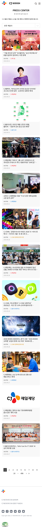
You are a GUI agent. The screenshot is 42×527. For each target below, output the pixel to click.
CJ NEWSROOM (4, 3)
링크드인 (11, 511)
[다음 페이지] (26, 473)
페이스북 (7, 511)
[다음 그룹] (29, 473)
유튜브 (3, 511)
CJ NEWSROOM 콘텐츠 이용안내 (12, 503)
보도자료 (6, 58)
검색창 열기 (36, 3)
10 (14, 473)
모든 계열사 (8, 25)
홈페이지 (23, 511)
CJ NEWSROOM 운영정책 (10, 500)
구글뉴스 (19, 511)
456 (22, 473)
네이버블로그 (15, 511)
